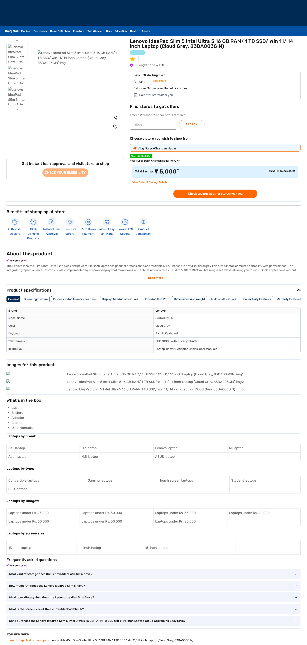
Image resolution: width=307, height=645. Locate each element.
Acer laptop (17, 457)
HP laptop (89, 448)
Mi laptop (236, 448)
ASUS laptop (165, 457)
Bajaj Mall (25, 640)
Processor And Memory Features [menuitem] (74, 299)
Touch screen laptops (176, 480)
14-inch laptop (89, 548)
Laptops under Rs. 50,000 (28, 521)
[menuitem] (115, 127)
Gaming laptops (100, 480)
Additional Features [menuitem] (223, 299)
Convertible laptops (23, 480)
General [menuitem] (13, 299)
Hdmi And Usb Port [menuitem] (156, 299)
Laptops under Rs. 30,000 (101, 513)
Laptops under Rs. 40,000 (249, 513)
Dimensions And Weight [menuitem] (189, 299)
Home (10, 640)
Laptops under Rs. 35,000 (175, 513)
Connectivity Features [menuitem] (256, 299)
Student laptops (243, 480)
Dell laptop (16, 448)
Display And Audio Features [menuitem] (120, 299)
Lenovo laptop (166, 448)
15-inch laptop (156, 548)
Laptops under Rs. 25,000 (28, 513)
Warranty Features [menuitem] (289, 299)
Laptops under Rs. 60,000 (101, 521)
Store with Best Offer (141, 156)
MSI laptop (89, 457)
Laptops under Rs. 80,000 (175, 521)
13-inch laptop (19, 548)
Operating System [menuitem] (36, 299)
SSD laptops (17, 489)
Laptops (41, 640)
